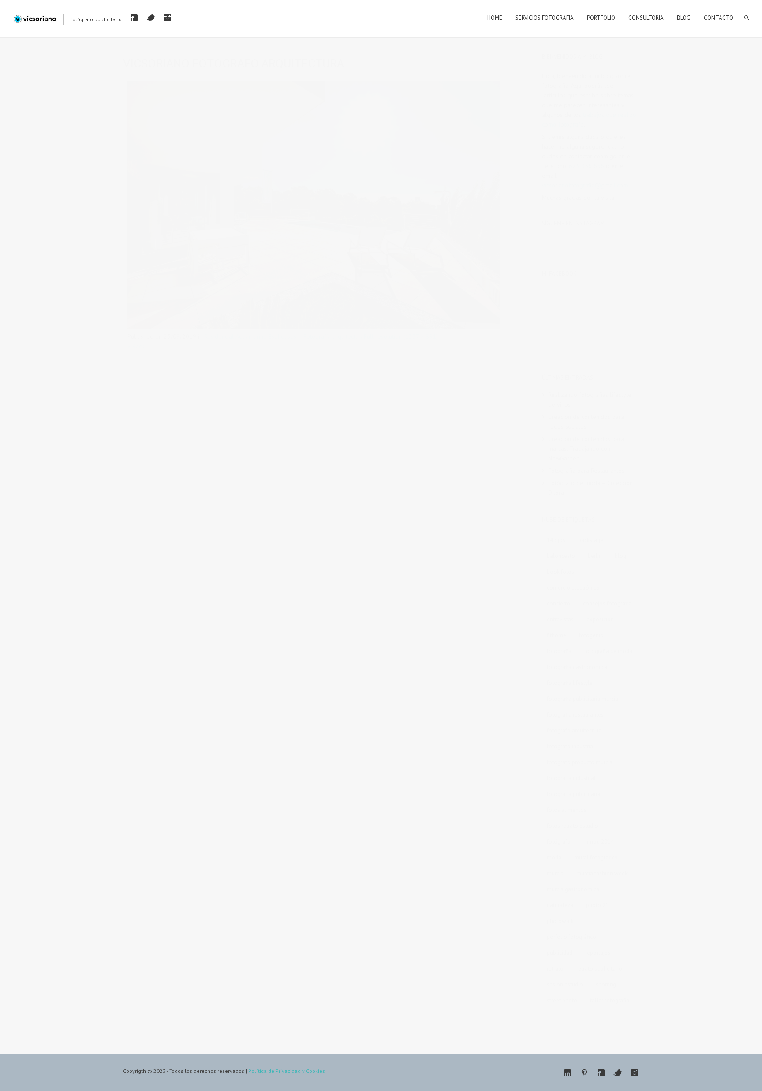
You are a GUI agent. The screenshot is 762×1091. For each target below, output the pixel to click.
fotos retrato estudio (572, 825)
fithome (556, 635)
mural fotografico (596, 857)
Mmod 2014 (598, 841)
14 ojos (556, 540)
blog (620, 556)
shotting (606, 984)
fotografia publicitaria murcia (582, 698)
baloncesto (561, 556)
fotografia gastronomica (577, 667)
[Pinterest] (584, 1073)
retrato (555, 968)
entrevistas (560, 619)
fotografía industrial (571, 778)
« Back (135, 346)
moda (554, 857)
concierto (558, 603)
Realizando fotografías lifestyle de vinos (589, 399)
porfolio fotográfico (571, 937)
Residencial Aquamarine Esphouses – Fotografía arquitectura (284, 336)
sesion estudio (565, 984)
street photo (562, 1000)
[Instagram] (167, 17)
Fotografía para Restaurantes (586, 471)
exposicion (600, 619)
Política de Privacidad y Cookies (286, 1071)
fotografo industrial (571, 746)
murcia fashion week (602, 873)
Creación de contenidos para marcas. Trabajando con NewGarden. (586, 448)
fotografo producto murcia (580, 762)
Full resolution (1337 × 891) (401, 336)
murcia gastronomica (573, 889)
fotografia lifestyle (570, 683)
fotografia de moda (608, 651)
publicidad (559, 952)
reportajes (597, 952)
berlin (595, 556)
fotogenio (591, 635)
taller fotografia (609, 1000)
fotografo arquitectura (574, 730)
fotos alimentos (566, 810)
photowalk (560, 921)
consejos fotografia (607, 603)
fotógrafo (559, 841)
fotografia (559, 651)
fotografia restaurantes (575, 714)
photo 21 (597, 905)
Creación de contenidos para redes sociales (586, 421)
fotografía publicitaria (573, 794)
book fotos (560, 571)
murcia (555, 873)
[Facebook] (134, 17)
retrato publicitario (599, 968)
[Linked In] (567, 1073)
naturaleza (560, 905)
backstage (590, 540)
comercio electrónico (573, 587)
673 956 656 (586, 166)
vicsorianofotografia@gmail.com (585, 185)
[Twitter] (150, 17)
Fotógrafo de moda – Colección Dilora (590, 488)
